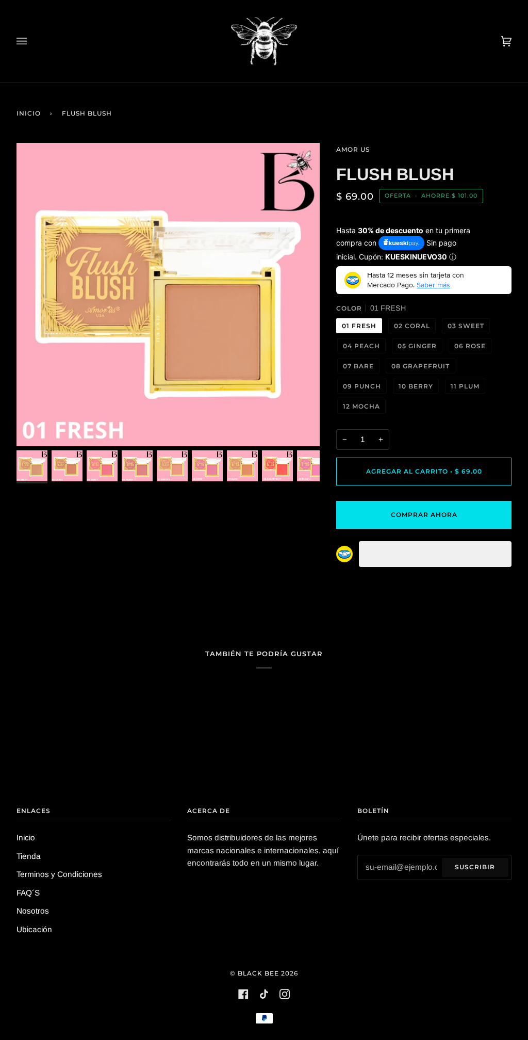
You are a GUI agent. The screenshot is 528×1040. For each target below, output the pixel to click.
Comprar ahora (424, 514)
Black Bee (258, 973)
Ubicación (34, 929)
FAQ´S (28, 892)
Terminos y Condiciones (59, 874)
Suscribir (475, 867)
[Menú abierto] (31, 41)
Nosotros (32, 910)
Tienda (28, 856)
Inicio (28, 113)
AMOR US (353, 149)
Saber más (433, 285)
